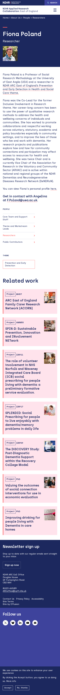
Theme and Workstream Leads (15, 227)
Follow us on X (5, 622)
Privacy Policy (23, 599)
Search (53, 3)
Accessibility (38, 599)
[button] (55, 10)
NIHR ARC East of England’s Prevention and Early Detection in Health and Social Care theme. (28, 89)
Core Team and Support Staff (15, 218)
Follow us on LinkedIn (20, 622)
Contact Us (8, 599)
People (26, 18)
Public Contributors (12, 242)
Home (6, 18)
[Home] (20, 10)
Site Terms (8, 601)
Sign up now (12, 565)
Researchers (39, 18)
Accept (7, 687)
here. (54, 188)
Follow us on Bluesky (12, 622)
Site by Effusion (11, 604)
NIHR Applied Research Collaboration (12, 3)
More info (11, 681)
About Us (16, 18)
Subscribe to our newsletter (35, 622)
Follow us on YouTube (27, 622)
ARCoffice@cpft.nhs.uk (14, 591)
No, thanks (22, 687)
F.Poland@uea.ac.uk (22, 200)
